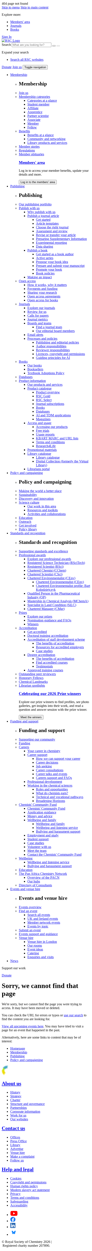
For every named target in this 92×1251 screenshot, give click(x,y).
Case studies (44, 651)
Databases (26, 377)
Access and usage (39, 423)
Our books (34, 365)
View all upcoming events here (22, 1026)
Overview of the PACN (43, 877)
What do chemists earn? (52, 793)
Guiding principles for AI (53, 358)
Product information (32, 381)
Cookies (15, 1178)
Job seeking (44, 766)
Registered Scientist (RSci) (45, 566)
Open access (27, 281)
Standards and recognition (27, 533)
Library (15, 1145)
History (15, 1092)
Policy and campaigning (26, 473)
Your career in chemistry (43, 751)
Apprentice (34, 112)
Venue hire (26, 938)
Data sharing (44, 246)
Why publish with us (41, 212)
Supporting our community (37, 739)
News (14, 961)
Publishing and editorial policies (57, 342)
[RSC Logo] (11, 40)
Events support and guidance (38, 934)
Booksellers (35, 369)
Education (26, 518)
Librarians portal (38, 469)
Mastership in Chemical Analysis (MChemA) (57, 601)
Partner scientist (38, 116)
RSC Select (44, 400)
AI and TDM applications (53, 415)
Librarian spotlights (32, 685)
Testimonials (44, 666)
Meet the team (36, 850)
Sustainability (28, 495)
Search (6, 44)
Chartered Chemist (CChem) (46, 570)
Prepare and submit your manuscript (60, 265)
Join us (17, 67)
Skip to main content (34, 7)
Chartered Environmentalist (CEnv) (51, 578)
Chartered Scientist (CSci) (44, 574)
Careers (24, 747)
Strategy (15, 1096)
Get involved (27, 525)
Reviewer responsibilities (53, 350)
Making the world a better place (40, 491)
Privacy (15, 1194)
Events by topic (37, 926)
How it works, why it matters (47, 285)
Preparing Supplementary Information (61, 239)
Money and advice (39, 816)
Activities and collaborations (46, 514)
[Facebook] (13, 1221)
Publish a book (37, 250)
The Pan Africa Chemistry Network (43, 873)
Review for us (36, 311)
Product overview (48, 392)
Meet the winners (31, 717)
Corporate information (25, 1111)
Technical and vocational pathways (59, 797)
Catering (33, 953)
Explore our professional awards (49, 559)
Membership (18, 75)
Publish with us (29, 208)
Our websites (19, 1119)
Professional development (44, 781)
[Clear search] (54, 45)
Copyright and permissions (28, 1182)
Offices (15, 1137)
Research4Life (46, 446)
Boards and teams (39, 323)
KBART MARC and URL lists (57, 438)
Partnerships (18, 1107)
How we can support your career (58, 758)
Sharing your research (42, 292)
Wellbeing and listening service (57, 827)
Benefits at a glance (40, 135)
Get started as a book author (55, 254)
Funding (24, 743)
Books (14, 29)
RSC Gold (43, 396)
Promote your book (49, 269)
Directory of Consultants (35, 885)
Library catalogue (39, 453)
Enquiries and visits (40, 957)
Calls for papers (38, 315)
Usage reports (45, 434)
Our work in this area (41, 506)
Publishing (17, 186)
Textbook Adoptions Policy (45, 373)
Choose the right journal (52, 227)
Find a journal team (49, 327)
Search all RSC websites (26, 59)
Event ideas (35, 949)
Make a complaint (22, 1156)
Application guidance (41, 812)
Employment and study (43, 835)
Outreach (25, 521)
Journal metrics (37, 319)
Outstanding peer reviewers (37, 674)
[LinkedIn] (12, 1227)
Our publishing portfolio (35, 204)
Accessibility (19, 1205)
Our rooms (34, 945)
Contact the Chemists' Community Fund (54, 854)
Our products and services (44, 384)
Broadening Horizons (50, 801)
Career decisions (47, 762)
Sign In (7, 37)
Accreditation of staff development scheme (56, 639)
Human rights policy (24, 1186)
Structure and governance (27, 1104)
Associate (33, 119)
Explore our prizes (39, 616)
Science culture (29, 502)
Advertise (16, 1149)
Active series (44, 258)
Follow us (17, 1160)
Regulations (27, 150)
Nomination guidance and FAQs (49, 620)
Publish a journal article (43, 216)
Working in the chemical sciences (49, 785)
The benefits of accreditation (55, 643)
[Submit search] (58, 45)
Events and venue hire (25, 889)
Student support (38, 839)
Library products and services (47, 142)
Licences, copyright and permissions (60, 354)
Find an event (28, 911)
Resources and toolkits (42, 510)
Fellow (32, 127)
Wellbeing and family (41, 820)
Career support (37, 755)
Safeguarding (19, 1201)
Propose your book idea (52, 262)
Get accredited (37, 632)
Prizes (23, 612)
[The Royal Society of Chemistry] (20, 1074)
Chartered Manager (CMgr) (46, 609)
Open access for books (42, 300)
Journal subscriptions (50, 404)
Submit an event (30, 930)
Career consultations (49, 770)
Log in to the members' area (38, 182)
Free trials (42, 430)
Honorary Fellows (31, 678)
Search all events (38, 915)
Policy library (28, 529)
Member (33, 123)
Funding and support (24, 721)
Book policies (45, 273)
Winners (33, 624)
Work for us (18, 1115)
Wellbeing (26, 858)
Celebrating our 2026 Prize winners (50, 693)
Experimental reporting (51, 242)
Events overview (30, 907)
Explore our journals (41, 308)
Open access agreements (43, 296)
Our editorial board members (55, 331)
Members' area (20, 22)
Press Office (18, 1141)
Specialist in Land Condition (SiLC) (51, 605)
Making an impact (39, 277)
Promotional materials (42, 450)
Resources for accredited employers (60, 647)
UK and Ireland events (42, 918)
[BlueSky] (13, 1234)
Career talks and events (51, 774)
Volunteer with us (39, 847)
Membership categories (34, 96)
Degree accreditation (41, 655)
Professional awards (32, 555)
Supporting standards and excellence (43, 551)
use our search (73, 1015)
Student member (38, 104)
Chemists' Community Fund (38, 804)
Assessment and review (52, 231)
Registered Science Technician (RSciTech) (56, 563)
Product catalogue (39, 388)
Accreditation (28, 628)
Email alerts (35, 335)
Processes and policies (42, 338)
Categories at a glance (42, 100)
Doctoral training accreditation (47, 635)
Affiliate (33, 108)
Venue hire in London (42, 941)
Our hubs (33, 881)
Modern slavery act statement (30, 1190)
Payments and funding (42, 288)
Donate (7, 67)
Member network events (43, 922)
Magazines (43, 419)
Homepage (17, 1048)
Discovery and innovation (36, 498)
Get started (43, 219)
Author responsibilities (51, 346)
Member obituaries (31, 154)
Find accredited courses (52, 662)
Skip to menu (11, 7)
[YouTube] (14, 1214)
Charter (15, 1100)
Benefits (24, 131)
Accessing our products (52, 427)
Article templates (47, 223)
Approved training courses (45, 670)
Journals (15, 25)
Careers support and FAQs (54, 778)
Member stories (29, 146)
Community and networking (46, 139)
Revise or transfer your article (56, 235)
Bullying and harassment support (58, 831)
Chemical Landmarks (33, 681)
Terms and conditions (50, 442)
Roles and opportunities (52, 789)
